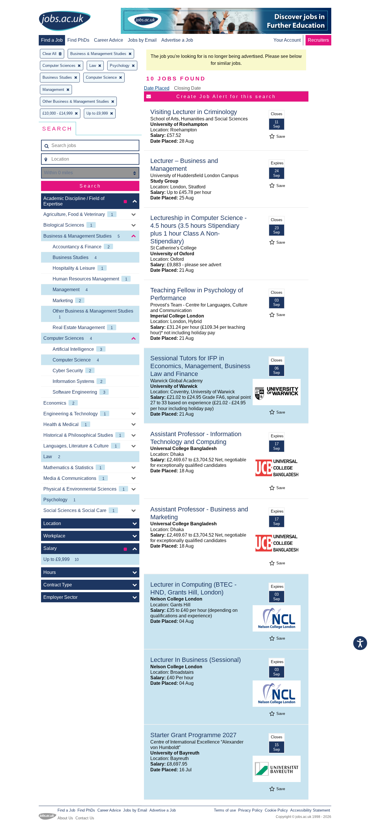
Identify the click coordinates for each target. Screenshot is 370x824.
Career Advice (108, 40)
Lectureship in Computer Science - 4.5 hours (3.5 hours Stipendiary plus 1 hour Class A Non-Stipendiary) (198, 229)
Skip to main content (23, 5)
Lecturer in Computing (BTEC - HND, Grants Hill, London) (193, 588)
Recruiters (318, 40)
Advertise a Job (177, 40)
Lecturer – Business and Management (184, 164)
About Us (65, 818)
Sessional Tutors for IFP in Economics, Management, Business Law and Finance (200, 366)
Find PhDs (78, 40)
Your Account (287, 40)
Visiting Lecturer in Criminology (193, 111)
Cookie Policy (276, 810)
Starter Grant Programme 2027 (193, 735)
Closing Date (187, 88)
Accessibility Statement (310, 810)
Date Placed (156, 88)
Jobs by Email (142, 40)
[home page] (65, 21)
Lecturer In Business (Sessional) (195, 659)
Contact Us (84, 818)
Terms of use (225, 810)
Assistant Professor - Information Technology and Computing (195, 437)
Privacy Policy (250, 810)
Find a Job (52, 40)
